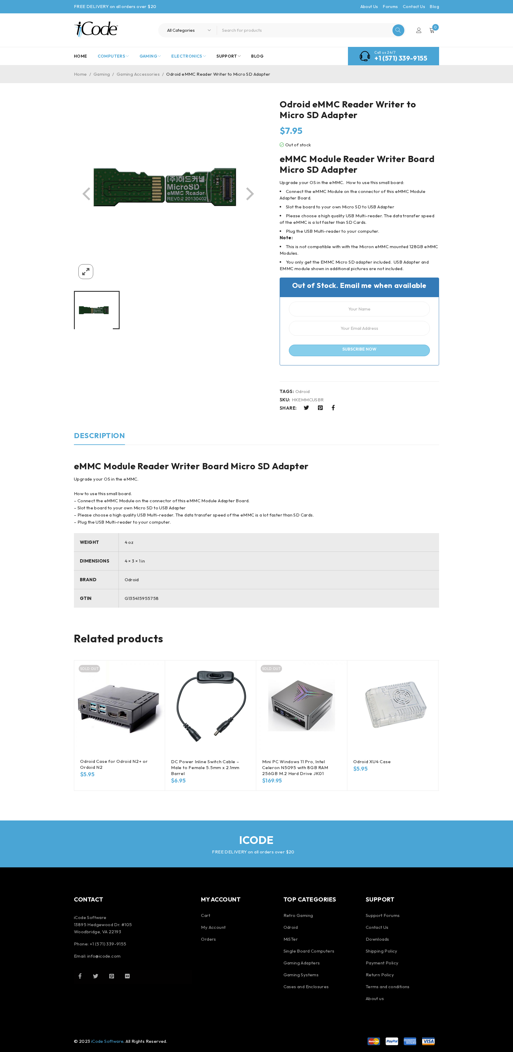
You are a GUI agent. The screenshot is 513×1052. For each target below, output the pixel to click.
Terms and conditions (388, 986)
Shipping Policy (382, 951)
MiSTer (291, 939)
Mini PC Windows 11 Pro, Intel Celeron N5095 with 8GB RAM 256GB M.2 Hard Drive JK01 (295, 767)
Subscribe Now (359, 349)
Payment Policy (382, 963)
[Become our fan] (80, 976)
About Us (369, 6)
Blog (434, 6)
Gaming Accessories (138, 74)
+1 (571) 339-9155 (400, 58)
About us (375, 998)
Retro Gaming (298, 915)
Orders (208, 939)
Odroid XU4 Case (372, 761)
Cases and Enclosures (306, 986)
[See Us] (112, 976)
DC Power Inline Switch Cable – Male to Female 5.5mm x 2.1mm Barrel (205, 767)
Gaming (102, 74)
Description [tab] (99, 435)
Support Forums (383, 915)
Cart (205, 915)
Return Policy (380, 974)
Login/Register (418, 30)
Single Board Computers (309, 951)
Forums (390, 6)
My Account (213, 927)
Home (80, 74)
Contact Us (414, 6)
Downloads (377, 939)
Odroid (302, 391)
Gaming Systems (301, 974)
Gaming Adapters (302, 963)
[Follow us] (96, 976)
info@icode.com (104, 956)
